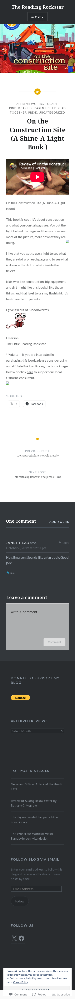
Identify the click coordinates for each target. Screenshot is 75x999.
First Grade (48, 103)
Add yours (59, 521)
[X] (14, 938)
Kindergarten (21, 108)
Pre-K (32, 112)
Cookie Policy (20, 982)
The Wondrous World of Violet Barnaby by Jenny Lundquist (32, 836)
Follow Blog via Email (35, 859)
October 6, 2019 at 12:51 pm (26, 548)
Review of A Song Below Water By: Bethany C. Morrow (34, 803)
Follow (19, 901)
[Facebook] (21, 938)
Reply (65, 542)
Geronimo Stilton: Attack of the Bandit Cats (36, 786)
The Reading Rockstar (37, 7)
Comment (54, 642)
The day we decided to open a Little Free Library (34, 819)
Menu (39, 16)
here (30, 372)
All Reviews (26, 103)
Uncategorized (52, 112)
